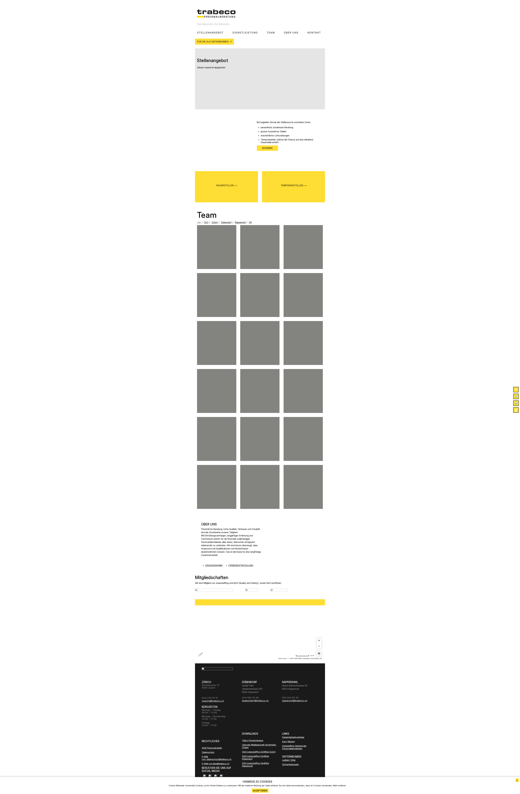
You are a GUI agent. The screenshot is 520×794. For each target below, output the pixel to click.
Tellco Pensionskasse (252, 740)
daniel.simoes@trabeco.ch (260, 350)
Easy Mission (288, 741)
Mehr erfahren (339, 785)
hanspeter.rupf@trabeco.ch (216, 492)
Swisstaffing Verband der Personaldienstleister (294, 747)
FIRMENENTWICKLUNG (240, 565)
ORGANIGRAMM (213, 565)
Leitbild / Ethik (288, 760)
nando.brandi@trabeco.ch (217, 351)
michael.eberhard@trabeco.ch (216, 397)
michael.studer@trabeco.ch (260, 255)
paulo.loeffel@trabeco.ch (303, 399)
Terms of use (282, 658)
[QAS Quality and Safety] (251, 591)
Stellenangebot (210, 32)
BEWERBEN (267, 148)
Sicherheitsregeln (290, 764)
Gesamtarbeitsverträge (293, 737)
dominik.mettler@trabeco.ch (303, 254)
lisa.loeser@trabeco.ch (217, 302)
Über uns (291, 32)
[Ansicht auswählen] (319, 653)
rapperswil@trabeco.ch (260, 397)
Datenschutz (208, 752)
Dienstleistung (245, 32)
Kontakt (314, 32)
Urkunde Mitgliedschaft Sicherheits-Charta (259, 746)
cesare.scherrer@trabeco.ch (303, 444)
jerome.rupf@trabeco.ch (216, 252)
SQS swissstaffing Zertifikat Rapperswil (255, 764)
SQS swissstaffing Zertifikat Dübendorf (255, 757)
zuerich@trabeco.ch (303, 301)
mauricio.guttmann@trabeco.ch (216, 447)
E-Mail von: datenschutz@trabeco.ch (216, 758)
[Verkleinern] (319, 646)
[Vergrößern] (319, 640)
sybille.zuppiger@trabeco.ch (259, 447)
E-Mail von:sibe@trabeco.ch (215, 763)
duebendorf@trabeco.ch (303, 350)
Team (271, 32)
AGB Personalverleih (212, 748)
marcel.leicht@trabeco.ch (260, 301)
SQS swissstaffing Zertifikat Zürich (259, 751)
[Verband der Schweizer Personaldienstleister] (214, 591)
